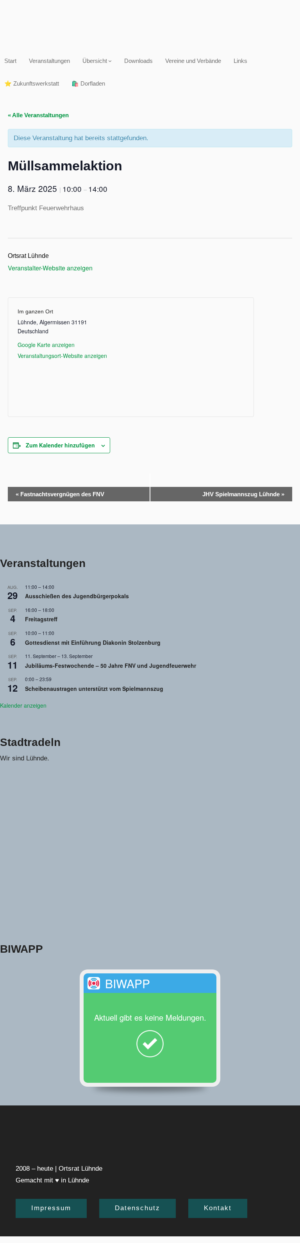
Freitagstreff (41, 619)
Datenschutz (137, 1208)
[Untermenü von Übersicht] (110, 61)
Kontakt (218, 1208)
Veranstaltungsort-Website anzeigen (62, 355)
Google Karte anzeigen (46, 345)
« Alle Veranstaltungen (38, 115)
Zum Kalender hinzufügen (60, 445)
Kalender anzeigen (23, 705)
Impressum (51, 1208)
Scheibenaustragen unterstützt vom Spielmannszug (94, 688)
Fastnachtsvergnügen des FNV (60, 494)
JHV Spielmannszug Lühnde (243, 494)
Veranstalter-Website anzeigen (50, 267)
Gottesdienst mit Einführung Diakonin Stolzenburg (93, 642)
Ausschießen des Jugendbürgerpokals (77, 596)
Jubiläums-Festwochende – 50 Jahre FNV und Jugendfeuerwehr (110, 665)
